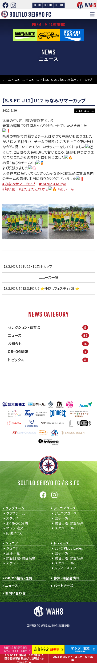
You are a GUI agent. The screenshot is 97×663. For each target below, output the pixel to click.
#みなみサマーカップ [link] (18, 183)
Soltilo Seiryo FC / (48, 483)
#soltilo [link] (46, 183)
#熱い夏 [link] (8, 188)
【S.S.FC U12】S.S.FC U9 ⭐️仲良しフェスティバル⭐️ (41, 288)
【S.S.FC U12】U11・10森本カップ (28, 266)
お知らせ (47, 343)
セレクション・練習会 (47, 327)
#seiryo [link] (59, 183)
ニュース (47, 335)
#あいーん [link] (66, 188)
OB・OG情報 (47, 351)
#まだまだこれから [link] (34, 188)
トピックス (47, 359)
